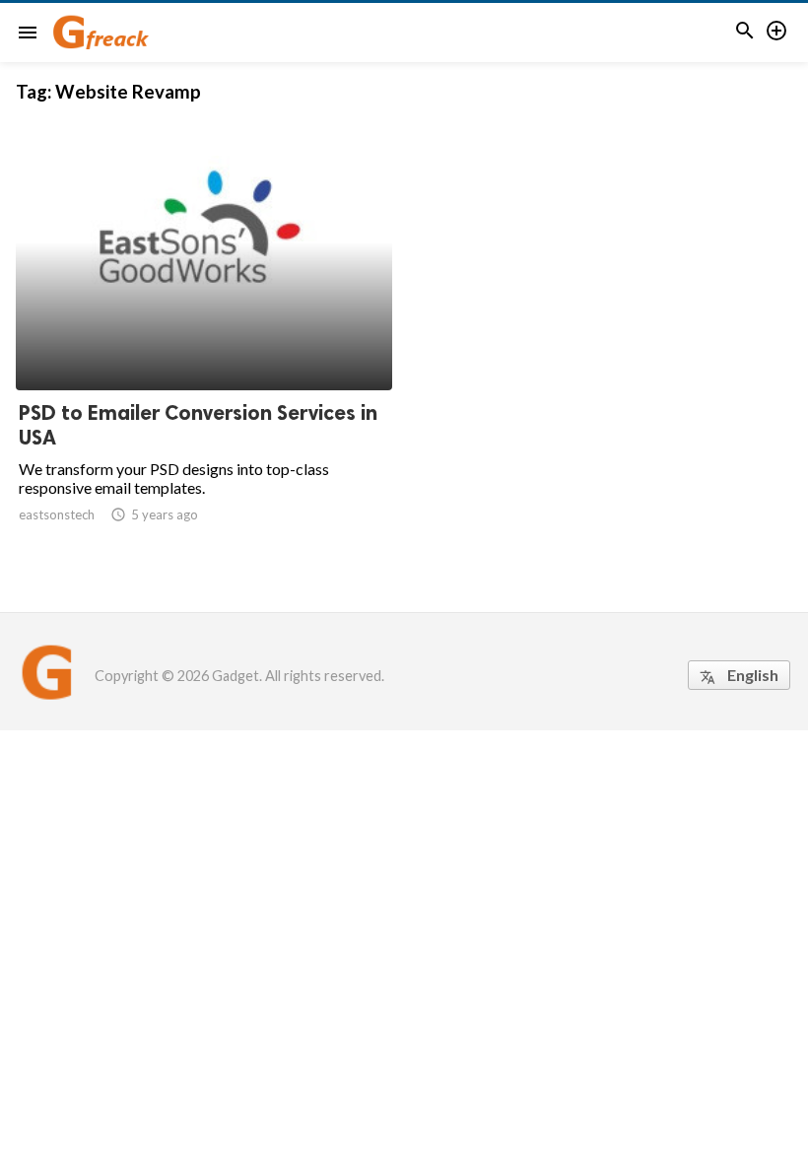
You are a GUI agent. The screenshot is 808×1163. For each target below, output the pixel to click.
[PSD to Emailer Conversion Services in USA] (204, 339)
